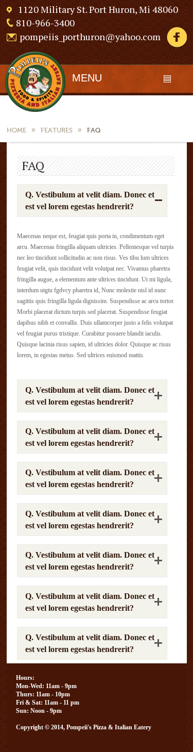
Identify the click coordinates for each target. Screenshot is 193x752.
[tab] (92, 200)
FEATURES (57, 130)
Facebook (176, 37)
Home (16, 130)
